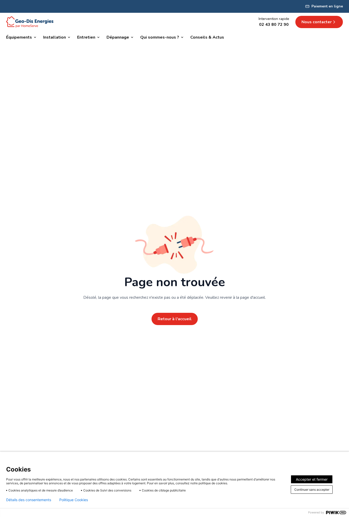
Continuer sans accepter (311, 489)
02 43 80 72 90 (274, 24)
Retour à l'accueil (175, 319)
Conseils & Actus (207, 37)
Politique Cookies (73, 500)
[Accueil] (29, 22)
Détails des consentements (28, 500)
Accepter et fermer (312, 479)
